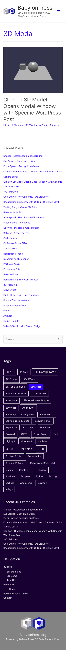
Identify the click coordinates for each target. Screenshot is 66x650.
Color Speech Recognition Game (21, 166)
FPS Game (45, 427)
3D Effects (29, 379)
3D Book (23, 372)
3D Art (10, 372)
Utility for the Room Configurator (21, 227)
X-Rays (9, 489)
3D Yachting (10, 284)
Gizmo (6, 310)
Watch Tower (10, 248)
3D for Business (15, 386)
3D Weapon (12, 400)
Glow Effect (9, 290)
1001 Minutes (10, 191)
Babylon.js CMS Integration (20, 414)
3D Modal (19, 125)
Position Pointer (14, 456)
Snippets (54, 125)
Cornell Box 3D (11, 321)
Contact (7, 597)
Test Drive (12, 580)
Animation (28, 407)
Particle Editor (11, 274)
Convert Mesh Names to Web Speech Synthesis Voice (32, 171)
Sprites (39, 476)
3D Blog (7, 566)
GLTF (24, 434)
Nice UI (9, 449)
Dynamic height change (16, 259)
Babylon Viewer (43, 420)
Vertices (10, 483)
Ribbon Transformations (16, 300)
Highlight (10, 441)
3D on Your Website (16, 393)
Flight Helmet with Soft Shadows (21, 295)
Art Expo (8, 315)
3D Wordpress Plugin (36, 125)
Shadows (10, 476)
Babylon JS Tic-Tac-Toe (16, 233)
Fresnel (10, 434)
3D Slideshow (39, 393)
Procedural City (11, 269)
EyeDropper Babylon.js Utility (19, 161)
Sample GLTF (25, 470)
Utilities (7, 125)
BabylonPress (35, 7)
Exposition (28, 427)
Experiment (12, 427)
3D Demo (12, 576)
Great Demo (41, 434)
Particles (26, 449)
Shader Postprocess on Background (22, 156)
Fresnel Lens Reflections (16, 222)
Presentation (34, 456)
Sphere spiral (10, 176)
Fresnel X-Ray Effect (14, 305)
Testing (53, 476)
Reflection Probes (13, 253)
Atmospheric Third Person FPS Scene (23, 217)
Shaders (42, 470)
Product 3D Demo (15, 463)
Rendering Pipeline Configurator (20, 279)
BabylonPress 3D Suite (17, 420)
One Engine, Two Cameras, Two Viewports (26, 196)
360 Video (11, 407)
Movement (26, 441)
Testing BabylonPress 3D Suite (20, 207)
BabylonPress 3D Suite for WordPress (39, 639)
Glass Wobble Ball (13, 212)
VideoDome (26, 483)
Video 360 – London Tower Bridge (21, 326)
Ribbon (9, 470)
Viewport (42, 483)
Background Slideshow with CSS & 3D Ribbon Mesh (31, 202)
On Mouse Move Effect (15, 243)
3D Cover (11, 379)
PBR (41, 449)
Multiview (43, 441)
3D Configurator (45, 372)
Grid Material (10, 238)
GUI (56, 434)
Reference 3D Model (42, 463)
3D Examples (14, 571)
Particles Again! (11, 264)
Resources (9, 584)
